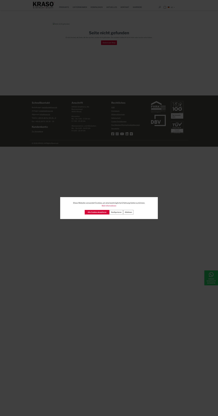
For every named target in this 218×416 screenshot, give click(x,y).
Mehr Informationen (109, 206)
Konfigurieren (116, 212)
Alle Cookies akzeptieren (97, 212)
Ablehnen (128, 212)
